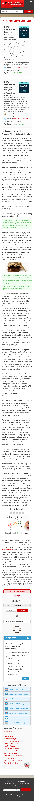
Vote (25, 678)
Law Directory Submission (18, 694)
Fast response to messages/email (14, 662)
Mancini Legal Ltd (9, 736)
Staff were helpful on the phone (17, 656)
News (19, 783)
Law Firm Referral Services (18, 708)
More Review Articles (10, 763)
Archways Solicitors (10, 734)
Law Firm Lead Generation (18, 699)
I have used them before (16, 666)
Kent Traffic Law (9, 746)
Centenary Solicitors (10, 744)
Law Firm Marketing (16, 689)
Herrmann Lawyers (10, 739)
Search (29, 11)
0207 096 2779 (17, 73)
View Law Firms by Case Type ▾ (13, 621)
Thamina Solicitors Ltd (11, 753)
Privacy (26, 783)
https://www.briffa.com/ (21, 67)
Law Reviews (21, 781)
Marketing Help (9, 783)
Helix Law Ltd (8, 731)
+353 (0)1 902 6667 (18, 124)
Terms (17, 786)
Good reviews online (15, 669)
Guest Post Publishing (17, 722)
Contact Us (10, 781)
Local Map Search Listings (18, 713)
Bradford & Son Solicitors (12, 756)
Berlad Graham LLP (10, 751)
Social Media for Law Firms (18, 718)
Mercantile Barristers (11, 741)
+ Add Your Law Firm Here (17, 591)
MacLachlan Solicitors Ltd (12, 761)
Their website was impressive (18, 653)
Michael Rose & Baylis (11, 748)
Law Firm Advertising (16, 703)
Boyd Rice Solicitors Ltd (11, 758)
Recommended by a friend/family (15, 673)
